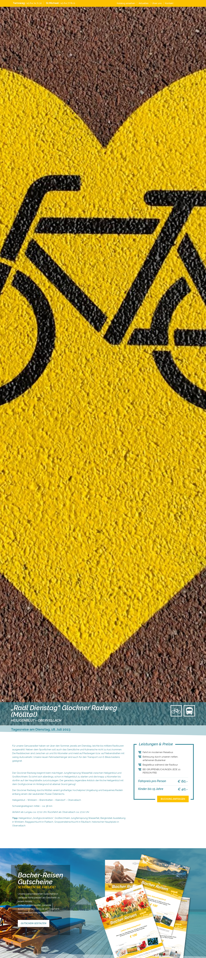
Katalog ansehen (126, 3)
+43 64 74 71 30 (34, 3)
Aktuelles (143, 3)
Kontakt (169, 3)
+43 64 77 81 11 (67, 3)
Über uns (157, 3)
